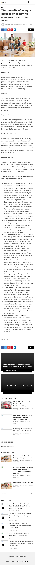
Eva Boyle (10, 24)
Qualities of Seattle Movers (23, 482)
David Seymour (19, 408)
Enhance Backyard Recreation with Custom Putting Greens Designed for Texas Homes (21, 516)
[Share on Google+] (8, 29)
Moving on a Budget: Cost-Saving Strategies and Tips (23, 457)
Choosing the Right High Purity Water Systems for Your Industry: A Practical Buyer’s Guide (21, 543)
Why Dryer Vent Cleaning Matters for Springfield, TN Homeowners (20, 534)
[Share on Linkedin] (15, 29)
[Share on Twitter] (5, 29)
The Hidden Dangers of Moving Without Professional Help (21, 404)
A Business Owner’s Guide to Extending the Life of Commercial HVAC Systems (20, 526)
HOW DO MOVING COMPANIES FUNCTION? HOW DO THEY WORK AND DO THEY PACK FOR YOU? (23, 470)
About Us (22, 556)
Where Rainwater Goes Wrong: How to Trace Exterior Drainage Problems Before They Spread (21, 506)
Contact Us (13, 556)
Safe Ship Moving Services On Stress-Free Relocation (22, 430)
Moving (3, 7)
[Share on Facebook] (2, 29)
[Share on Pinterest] (11, 29)
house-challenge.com (23, 561)
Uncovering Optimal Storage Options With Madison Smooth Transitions (23, 417)
